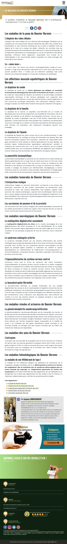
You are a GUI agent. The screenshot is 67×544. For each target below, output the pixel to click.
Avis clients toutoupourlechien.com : (40, 512)
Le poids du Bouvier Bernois (17, 383)
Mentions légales (47, 542)
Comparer (52, 443)
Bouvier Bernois (36, 19)
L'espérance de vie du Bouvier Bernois (21, 386)
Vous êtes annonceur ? (9, 508)
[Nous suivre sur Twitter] (14, 527)
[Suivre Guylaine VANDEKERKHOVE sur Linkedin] (18, 399)
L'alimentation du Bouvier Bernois (19, 391)
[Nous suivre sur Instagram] (9, 527)
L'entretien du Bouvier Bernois (18, 393)
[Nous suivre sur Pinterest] (18, 527)
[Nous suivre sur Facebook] (5, 527)
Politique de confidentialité (10, 492)
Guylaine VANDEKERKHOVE (33, 399)
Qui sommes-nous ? (9, 489)
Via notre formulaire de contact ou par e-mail (16, 504)
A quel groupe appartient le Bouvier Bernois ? (23, 388)
